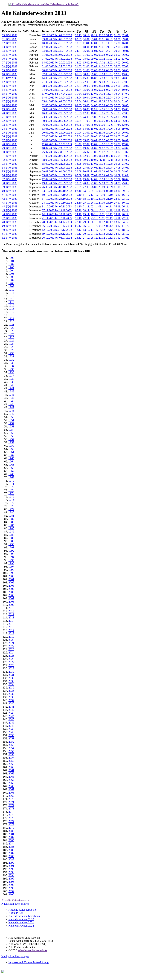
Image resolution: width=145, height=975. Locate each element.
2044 (11, 716)
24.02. (102, 66)
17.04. (125, 93)
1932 (11, 359)
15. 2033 (9, 93)
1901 (11, 260)
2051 (11, 738)
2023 (11, 649)
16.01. (125, 43)
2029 (11, 668)
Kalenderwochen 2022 (21, 925)
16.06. (102, 128)
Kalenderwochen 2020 (21, 919)
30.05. (78, 120)
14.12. (94, 229)
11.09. (125, 175)
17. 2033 (9, 101)
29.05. (125, 116)
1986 (11, 531)
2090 (11, 862)
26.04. (86, 101)
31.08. (94, 171)
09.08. (86, 159)
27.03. (125, 81)
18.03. (109, 78)
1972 (11, 486)
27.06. (78, 136)
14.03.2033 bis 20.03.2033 (57, 78)
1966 (11, 467)
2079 (11, 827)
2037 (11, 693)
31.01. (78, 54)
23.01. (125, 46)
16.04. (117, 93)
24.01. (78, 50)
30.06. (102, 136)
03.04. (125, 85)
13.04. (94, 93)
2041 (11, 706)
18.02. (109, 62)
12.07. (86, 144)
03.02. (102, 54)
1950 (11, 416)
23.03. (94, 81)
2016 (11, 627)
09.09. (109, 175)
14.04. (102, 93)
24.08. (94, 167)
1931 (11, 356)
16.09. (109, 179)
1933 (11, 362)
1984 (11, 525)
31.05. (86, 120)
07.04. (102, 89)
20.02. (125, 62)
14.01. (109, 43)
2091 (11, 865)
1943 (11, 394)
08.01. (117, 39)
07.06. (86, 124)
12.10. (94, 194)
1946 (11, 404)
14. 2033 (9, 89)
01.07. (109, 136)
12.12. (78, 229)
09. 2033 (9, 70)
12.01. (94, 43)
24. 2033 (9, 128)
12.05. (102, 109)
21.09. (94, 183)
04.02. (109, 54)
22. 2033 (9, 120)
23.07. (117, 148)
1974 (11, 493)
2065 (11, 783)
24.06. (109, 132)
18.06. (117, 128)
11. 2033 (9, 78)
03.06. (109, 120)
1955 (11, 432)
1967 (11, 471)
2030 (11, 671)
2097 (11, 884)
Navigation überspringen (15, 903)
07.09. (94, 175)
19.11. (117, 214)
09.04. (117, 89)
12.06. (125, 124)
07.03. (78, 74)
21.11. (78, 218)
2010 (11, 607)
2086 (11, 849)
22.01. (117, 46)
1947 (11, 407)
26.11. (117, 218)
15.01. (117, 43)
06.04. (94, 89)
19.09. (78, 183)
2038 (11, 697)
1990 (11, 544)
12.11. (117, 210)
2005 (11, 592)
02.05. (78, 105)
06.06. (78, 124)
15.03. (86, 78)
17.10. (78, 198)
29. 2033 (9, 148)
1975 (11, 496)
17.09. (117, 179)
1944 (11, 397)
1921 (11, 324)
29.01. (117, 50)
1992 (11, 550)
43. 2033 (9, 202)
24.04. (125, 97)
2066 (11, 786)
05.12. (78, 225)
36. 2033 (9, 175)
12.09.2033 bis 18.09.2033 (57, 179)
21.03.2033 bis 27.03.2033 (57, 81)
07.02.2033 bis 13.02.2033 (57, 58)
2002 (11, 582)
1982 (11, 518)
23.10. (125, 198)
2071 (11, 802)
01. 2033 (9, 39)
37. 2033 (9, 179)
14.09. (94, 179)
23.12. (109, 233)
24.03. (102, 81)
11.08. (101, 159)
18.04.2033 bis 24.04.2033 (57, 97)
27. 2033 (9, 140)
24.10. (78, 202)
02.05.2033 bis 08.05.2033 (57, 105)
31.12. (109, 35)
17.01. (78, 46)
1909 (11, 286)
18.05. (94, 113)
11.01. (86, 43)
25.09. (125, 183)
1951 (11, 420)
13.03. (125, 74)
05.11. (117, 206)
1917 (11, 311)
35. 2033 (9, 171)
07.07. (102, 140)
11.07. (78, 144)
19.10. (94, 198)
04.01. (86, 39)
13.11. (125, 210)
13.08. (117, 159)
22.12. (102, 233)
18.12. (125, 229)
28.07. (102, 152)
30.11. (94, 222)
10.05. (86, 109)
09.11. (94, 210)
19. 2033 (9, 109)
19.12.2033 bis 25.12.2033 (57, 233)
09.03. (94, 74)
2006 (11, 595)
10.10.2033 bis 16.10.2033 (57, 194)
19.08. (109, 163)
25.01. (86, 50)
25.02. (109, 66)
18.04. (78, 97)
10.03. (102, 74)
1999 (11, 572)
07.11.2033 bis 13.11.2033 (57, 210)
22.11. (86, 218)
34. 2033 (9, 167)
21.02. (78, 66)
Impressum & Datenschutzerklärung (28, 962)
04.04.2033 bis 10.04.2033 (57, 89)
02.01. (125, 35)
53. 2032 (9, 35)
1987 (11, 534)
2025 (11, 655)
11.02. (109, 58)
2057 (11, 757)
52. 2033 (9, 237)
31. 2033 (9, 155)
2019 (11, 636)
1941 (11, 388)
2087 (11, 853)
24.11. (101, 218)
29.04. (109, 101)
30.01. (125, 50)
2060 (11, 767)
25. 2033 (9, 132)
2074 (11, 811)
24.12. (117, 233)
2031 (11, 674)
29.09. (102, 187)
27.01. (102, 50)
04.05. (94, 105)
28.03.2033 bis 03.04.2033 (57, 85)
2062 (11, 773)
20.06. (78, 132)
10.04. (125, 89)
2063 (11, 776)
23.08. (86, 167)
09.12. (109, 225)
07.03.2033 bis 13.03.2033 (57, 74)
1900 (11, 257)
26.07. (86, 152)
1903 (11, 267)
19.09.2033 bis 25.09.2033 (57, 183)
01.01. (117, 35)
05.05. (102, 105)
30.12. (102, 35)
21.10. (109, 198)
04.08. (102, 155)
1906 (11, 276)
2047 (11, 725)
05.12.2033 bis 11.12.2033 (57, 225)
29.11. (86, 222)
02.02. (94, 54)
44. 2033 (9, 206)
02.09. (109, 171)
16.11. (94, 214)
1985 (11, 528)
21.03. (78, 81)
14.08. (125, 159)
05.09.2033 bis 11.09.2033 (57, 175)
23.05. (78, 116)
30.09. (109, 187)
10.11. (101, 210)
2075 (11, 814)
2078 (11, 824)
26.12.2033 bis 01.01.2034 (57, 237)
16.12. (109, 229)
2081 (11, 833)
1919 (11, 318)
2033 (11, 681)
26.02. (117, 66)
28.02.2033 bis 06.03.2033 (57, 70)
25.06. (117, 132)
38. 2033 (9, 183)
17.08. (94, 163)
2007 (11, 598)
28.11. (78, 222)
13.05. (109, 109)
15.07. (109, 144)
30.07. (117, 152)
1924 (11, 334)
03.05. (86, 105)
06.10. (102, 190)
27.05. (109, 116)
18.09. (125, 179)
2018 (11, 633)
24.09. (117, 183)
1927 (11, 343)
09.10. (125, 190)
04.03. (109, 70)
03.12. (117, 222)
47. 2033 (9, 218)
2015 (11, 623)
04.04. (78, 89)
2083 (11, 840)
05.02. (117, 54)
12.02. (117, 58)
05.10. (94, 190)
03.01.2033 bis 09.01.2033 (57, 39)
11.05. (94, 109)
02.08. (86, 155)
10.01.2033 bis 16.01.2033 (57, 43)
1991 (11, 547)
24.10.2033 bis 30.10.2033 (57, 202)
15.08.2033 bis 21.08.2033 (57, 163)
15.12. (102, 229)
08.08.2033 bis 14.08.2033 (57, 159)
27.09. (86, 187)
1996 (11, 563)
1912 (11, 295)
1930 (11, 353)
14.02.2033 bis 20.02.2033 (57, 62)
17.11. (101, 214)
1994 (11, 557)
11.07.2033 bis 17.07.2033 (57, 144)
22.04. (109, 97)
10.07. (125, 140)
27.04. (94, 101)
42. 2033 (9, 198)
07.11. (78, 210)
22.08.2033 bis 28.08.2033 (57, 167)
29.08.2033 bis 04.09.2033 (57, 171)
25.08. (102, 167)
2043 (11, 712)
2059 (11, 763)
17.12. (117, 229)
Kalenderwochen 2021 (21, 922)
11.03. (109, 74)
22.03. (86, 81)
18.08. (102, 163)
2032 (11, 677)
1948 (11, 410)
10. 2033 (9, 74)
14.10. (109, 194)
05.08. (109, 155)
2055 (11, 751)
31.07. (125, 152)
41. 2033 (9, 194)
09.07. (117, 140)
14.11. (78, 214)
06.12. (86, 225)
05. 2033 (9, 54)
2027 (11, 662)
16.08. (86, 163)
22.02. (86, 66)
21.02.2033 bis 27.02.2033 (57, 66)
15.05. (125, 109)
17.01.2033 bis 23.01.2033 (57, 46)
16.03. (94, 78)
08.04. (109, 89)
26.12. (78, 237)
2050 (11, 735)
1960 (11, 448)
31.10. (78, 206)
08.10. (117, 190)
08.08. (78, 159)
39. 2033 (9, 187)
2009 (11, 604)
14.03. (78, 78)
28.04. (102, 101)
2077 (11, 821)
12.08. (109, 159)
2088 (11, 856)
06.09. (86, 175)
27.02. (125, 66)
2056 (11, 754)
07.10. (109, 190)
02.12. (109, 222)
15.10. (117, 194)
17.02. (102, 62)
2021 (11, 642)
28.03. (78, 85)
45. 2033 (9, 210)
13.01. (102, 43)
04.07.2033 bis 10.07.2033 (57, 140)
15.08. (78, 163)
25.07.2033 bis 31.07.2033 (57, 152)
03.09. (117, 171)
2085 (11, 846)
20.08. (117, 163)
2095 (11, 878)
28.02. (78, 70)
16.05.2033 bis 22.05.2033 (57, 113)
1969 (11, 477)
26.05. (102, 116)
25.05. (94, 116)
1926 (11, 340)
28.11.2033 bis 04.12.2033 (57, 222)
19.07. (86, 148)
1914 (11, 302)
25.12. (125, 233)
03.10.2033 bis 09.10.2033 (57, 190)
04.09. (125, 171)
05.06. (125, 120)
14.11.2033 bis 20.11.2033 (57, 214)
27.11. (125, 218)
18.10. (86, 198)
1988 (11, 537)
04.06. (117, 120)
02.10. (125, 187)
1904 (11, 270)
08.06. (94, 124)
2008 (11, 601)
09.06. (102, 124)
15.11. (86, 214)
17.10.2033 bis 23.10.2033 (57, 198)
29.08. (78, 171)
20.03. (125, 78)
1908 (11, 283)
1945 (11, 401)
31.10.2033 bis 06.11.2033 (57, 206)
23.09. (109, 183)
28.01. (109, 50)
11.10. (86, 194)
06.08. (117, 155)
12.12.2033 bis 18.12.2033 (57, 229)
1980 (11, 512)
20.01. (102, 46)
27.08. (117, 167)
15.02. (86, 62)
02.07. (117, 136)
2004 (11, 588)
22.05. (125, 113)
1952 (11, 423)
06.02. (125, 54)
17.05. (86, 113)
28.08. (125, 167)
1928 (11, 346)
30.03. (94, 85)
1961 (11, 451)
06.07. (94, 140)
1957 (11, 439)
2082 (11, 837)
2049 (11, 732)
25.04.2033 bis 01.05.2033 (57, 101)
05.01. (94, 39)
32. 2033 (9, 159)
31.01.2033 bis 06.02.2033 (57, 54)
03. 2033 (9, 46)
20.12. (86, 233)
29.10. (117, 202)
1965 (11, 464)
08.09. (102, 175)
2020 (11, 639)
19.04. (86, 97)
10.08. (94, 159)
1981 (11, 515)
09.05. (78, 109)
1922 (11, 327)
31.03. (102, 85)
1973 (11, 490)
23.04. (117, 97)
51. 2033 (9, 233)
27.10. (102, 202)
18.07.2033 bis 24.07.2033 (57, 148)
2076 (11, 818)
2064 (11, 779)
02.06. (102, 120)
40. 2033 (9, 190)
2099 (11, 891)
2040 (11, 703)
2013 (11, 617)
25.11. (109, 218)
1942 (11, 391)
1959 (11, 445)
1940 (11, 385)
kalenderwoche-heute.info (32, 950)
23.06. (102, 132)
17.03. (102, 78)
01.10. (117, 187)
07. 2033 (9, 62)
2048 (11, 728)
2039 (11, 700)
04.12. (125, 222)
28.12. (86, 35)
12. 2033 (9, 81)
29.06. (94, 136)
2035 (11, 687)
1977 (11, 502)
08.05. (125, 105)
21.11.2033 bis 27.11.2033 (57, 218)
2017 (11, 630)
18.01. (86, 46)
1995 (11, 560)
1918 (11, 315)
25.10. (86, 202)
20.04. (94, 97)
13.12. (86, 229)
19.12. (78, 233)
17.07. (125, 144)
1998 (11, 569)
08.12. (102, 225)
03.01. (78, 39)
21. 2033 (9, 116)
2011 (11, 611)
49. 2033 (9, 225)
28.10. (109, 202)
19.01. (94, 46)
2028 (11, 665)
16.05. (78, 113)
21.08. (125, 163)
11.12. (125, 225)
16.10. (125, 194)
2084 (11, 843)
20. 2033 (9, 113)
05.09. (78, 175)
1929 (11, 350)
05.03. (117, 70)
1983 (11, 521)
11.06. (117, 124)
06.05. (109, 105)
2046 (11, 722)
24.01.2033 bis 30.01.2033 (57, 50)
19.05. (102, 113)
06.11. (125, 206)
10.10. (78, 194)
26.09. (78, 187)
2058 (11, 760)
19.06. (125, 128)
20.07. (94, 148)
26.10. (94, 202)
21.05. (117, 113)
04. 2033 (9, 50)
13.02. (125, 58)
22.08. (78, 167)
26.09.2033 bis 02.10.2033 (57, 187)
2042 (11, 709)
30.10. (125, 202)
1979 (11, 509)
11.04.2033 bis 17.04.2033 (57, 93)
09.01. (125, 39)
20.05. (109, 113)
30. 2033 (9, 152)
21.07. (102, 148)
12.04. (86, 93)
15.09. (102, 179)
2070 (11, 798)
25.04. (78, 101)
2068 (11, 792)
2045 (11, 719)
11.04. (78, 93)
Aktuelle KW (16, 912)
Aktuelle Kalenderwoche (15, 900)
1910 (11, 289)
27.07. (94, 152)
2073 (11, 808)
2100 (11, 894)
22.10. (117, 198)
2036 (11, 690)
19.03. (117, 78)
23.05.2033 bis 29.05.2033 (57, 116)
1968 (11, 474)
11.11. (109, 210)
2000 (11, 576)
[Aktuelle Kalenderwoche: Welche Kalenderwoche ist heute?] (43, 4)
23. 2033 (9, 124)
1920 (11, 321)
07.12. (94, 225)
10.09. (117, 175)
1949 (11, 413)
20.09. (86, 183)
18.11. (109, 214)
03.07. (125, 136)
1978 (11, 506)
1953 (11, 426)
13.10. (102, 194)
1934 (11, 366)
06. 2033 (9, 58)
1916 (11, 308)
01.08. (78, 155)
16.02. (94, 62)
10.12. (117, 225)
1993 (11, 553)
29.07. (109, 152)
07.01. (109, 39)
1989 (11, 541)
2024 (11, 652)
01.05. (125, 101)
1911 (11, 292)
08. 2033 (9, 66)
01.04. (109, 85)
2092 (11, 868)
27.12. (78, 35)
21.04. (102, 97)
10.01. (78, 43)
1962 (11, 455)
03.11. (101, 206)
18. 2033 (9, 105)
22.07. (109, 148)
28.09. (94, 187)
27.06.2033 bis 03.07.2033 (57, 136)
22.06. (94, 132)
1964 (11, 461)
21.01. (109, 46)
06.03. (125, 70)
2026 (11, 658)
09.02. (94, 58)
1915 (11, 305)
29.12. (94, 35)
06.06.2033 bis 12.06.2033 (57, 124)
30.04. (117, 101)
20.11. (125, 214)
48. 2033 (9, 222)
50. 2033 (9, 229)
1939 (11, 381)
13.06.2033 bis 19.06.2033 (57, 128)
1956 (11, 436)
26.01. (94, 50)
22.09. (102, 183)
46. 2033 (9, 214)
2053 (11, 744)
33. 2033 (9, 163)
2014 (11, 620)
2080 (11, 830)
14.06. (86, 128)
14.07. (102, 144)
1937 (11, 375)
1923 (11, 330)
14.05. (117, 109)
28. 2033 (9, 144)
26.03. (117, 81)
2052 (11, 741)
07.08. (125, 155)
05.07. (86, 140)
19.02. (117, 62)
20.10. (102, 198)
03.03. (102, 70)
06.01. (102, 39)
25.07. (78, 152)
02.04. (117, 85)
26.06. (125, 132)
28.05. (117, 116)
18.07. (78, 148)
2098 (11, 888)
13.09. (86, 179)
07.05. (117, 105)
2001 (11, 579)
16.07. (117, 144)
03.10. (78, 190)
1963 (11, 458)
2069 (11, 795)
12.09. (78, 179)
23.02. (94, 66)
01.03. (86, 70)
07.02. (78, 58)
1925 (11, 337)
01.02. (86, 54)
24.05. (86, 116)
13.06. (78, 128)
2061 (11, 770)
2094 (11, 875)
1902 (11, 264)
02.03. (94, 70)
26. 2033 (9, 136)
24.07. (125, 148)
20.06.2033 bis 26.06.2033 (57, 132)
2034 (11, 684)
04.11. (109, 206)
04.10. (86, 190)
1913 (11, 299)
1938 (11, 378)
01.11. (86, 206)
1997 (11, 566)
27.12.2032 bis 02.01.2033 (57, 35)
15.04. (109, 93)
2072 (11, 805)
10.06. (109, 124)
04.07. (78, 140)
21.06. (86, 132)
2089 (11, 859)
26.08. (109, 167)
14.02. (78, 62)
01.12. (102, 222)
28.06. (86, 136)
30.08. (86, 171)
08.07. (109, 140)
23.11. (94, 218)
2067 (11, 789)
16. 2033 (9, 97)
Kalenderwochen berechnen (24, 916)
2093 (11, 872)
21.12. (94, 233)
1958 (11, 442)
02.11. (94, 206)
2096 (11, 881)
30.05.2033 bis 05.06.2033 (57, 120)
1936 (11, 372)
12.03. (117, 74)
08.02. (86, 58)
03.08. (94, 155)
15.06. (94, 128)
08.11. (86, 210)
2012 (11, 614)
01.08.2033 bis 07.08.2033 (57, 155)
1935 (11, 369)
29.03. (86, 85)
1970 (11, 480)
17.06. (109, 128)
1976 (11, 499)
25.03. (109, 81)
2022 (11, 646)
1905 (11, 273)
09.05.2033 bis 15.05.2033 (57, 109)
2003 (11, 585)
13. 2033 (9, 85)
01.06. (94, 120)
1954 (11, 429)
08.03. (86, 74)
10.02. (102, 58)
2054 (11, 748)
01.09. (102, 171)
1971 (11, 483)
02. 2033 (9, 43)
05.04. (86, 89)
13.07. (94, 144)
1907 (11, 280)
